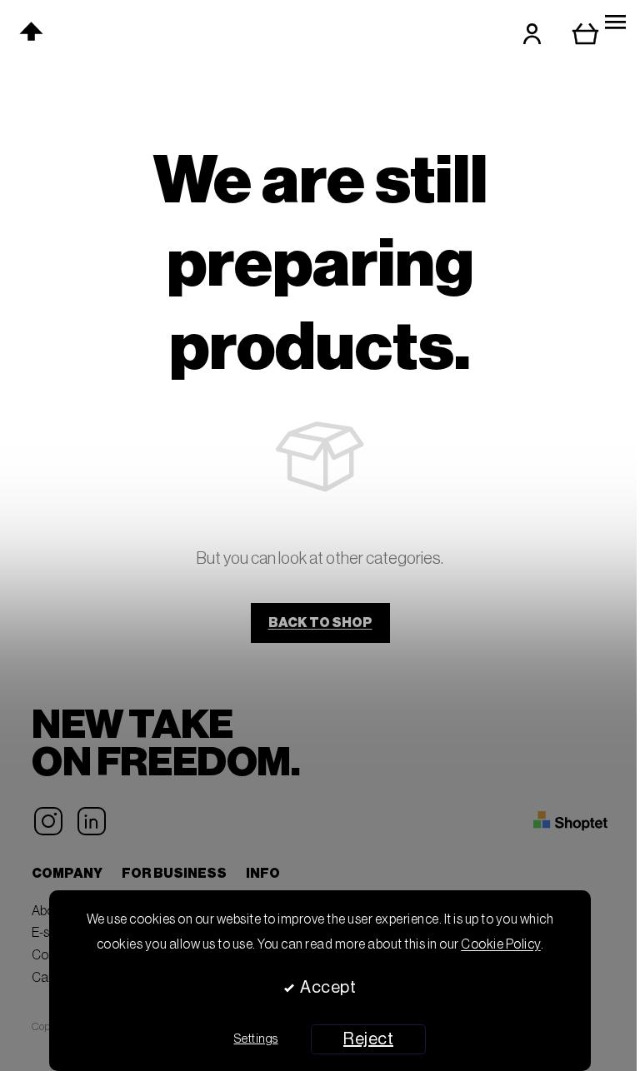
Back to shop (320, 623)
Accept (328, 987)
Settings (256, 1039)
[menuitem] (176, 31)
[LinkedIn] (91, 821)
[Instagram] (48, 821)
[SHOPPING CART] (597, 33)
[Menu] (615, 22)
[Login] (532, 33)
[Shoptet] (570, 821)
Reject (368, 1039)
